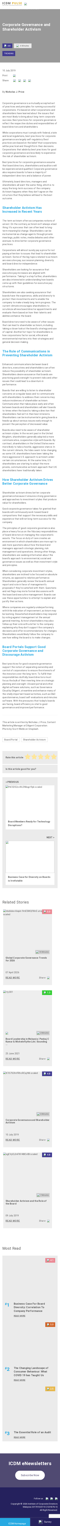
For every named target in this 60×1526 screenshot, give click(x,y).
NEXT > (50, 837)
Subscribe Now (30, 1475)
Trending (9, 53)
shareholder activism (25, 156)
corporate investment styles (37, 571)
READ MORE (13, 977)
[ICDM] (12, 3)
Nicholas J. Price (37, 722)
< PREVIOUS (12, 782)
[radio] (28, 757)
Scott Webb (18, 729)
